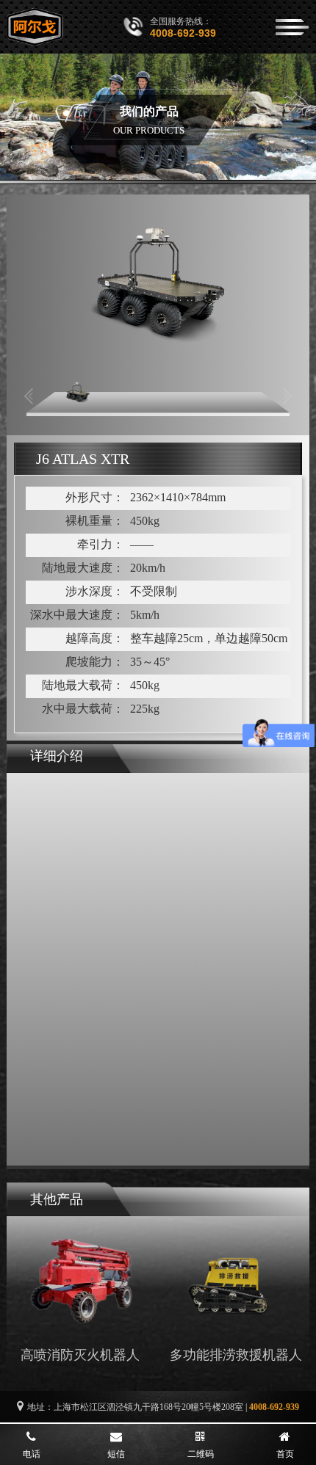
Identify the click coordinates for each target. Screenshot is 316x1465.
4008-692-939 (183, 33)
